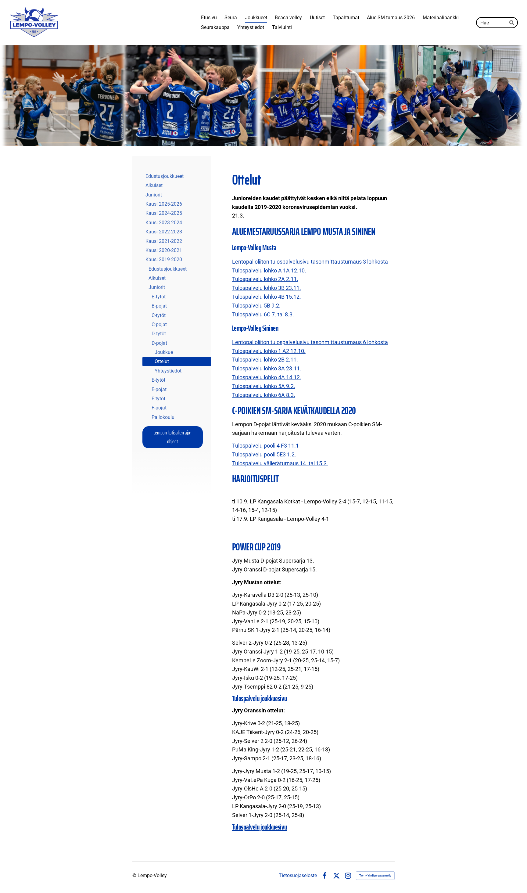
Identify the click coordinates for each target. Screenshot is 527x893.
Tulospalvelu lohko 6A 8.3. (263, 395)
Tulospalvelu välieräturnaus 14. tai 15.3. (280, 463)
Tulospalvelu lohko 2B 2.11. (265, 359)
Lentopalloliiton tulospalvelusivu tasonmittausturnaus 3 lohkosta (310, 261)
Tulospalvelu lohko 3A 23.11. (266, 368)
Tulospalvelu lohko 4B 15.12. (266, 296)
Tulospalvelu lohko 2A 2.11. (265, 279)
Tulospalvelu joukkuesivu (259, 698)
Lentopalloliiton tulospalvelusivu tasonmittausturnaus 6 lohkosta (310, 342)
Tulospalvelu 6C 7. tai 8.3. (263, 314)
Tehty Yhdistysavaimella (375, 875)
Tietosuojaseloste (298, 875)
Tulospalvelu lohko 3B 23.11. (266, 288)
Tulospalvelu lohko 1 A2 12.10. (269, 351)
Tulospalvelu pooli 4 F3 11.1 (265, 445)
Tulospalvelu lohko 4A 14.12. (266, 377)
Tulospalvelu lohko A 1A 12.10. (269, 270)
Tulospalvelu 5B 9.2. (256, 305)
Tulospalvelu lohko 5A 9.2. (263, 386)
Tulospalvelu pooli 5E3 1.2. (264, 454)
